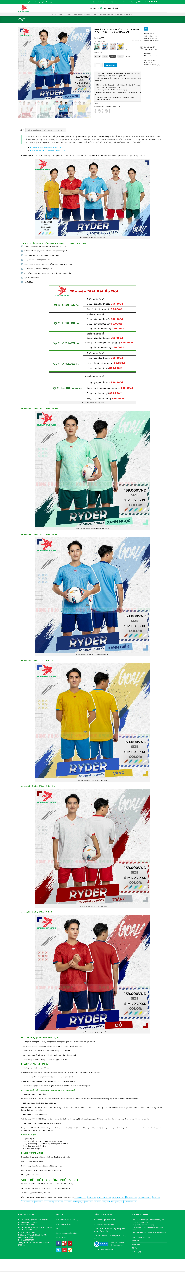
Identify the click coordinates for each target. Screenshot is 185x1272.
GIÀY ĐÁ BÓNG (104, 14)
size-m (113, 56)
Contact (102, 1266)
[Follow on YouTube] (156, 2)
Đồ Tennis (97, 1202)
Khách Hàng (136, 1244)
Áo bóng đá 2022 (80, 1197)
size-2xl (97, 56)
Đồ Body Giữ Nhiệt (58, 14)
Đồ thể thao (38, 1202)
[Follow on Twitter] (149, 2)
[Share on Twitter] (99, 111)
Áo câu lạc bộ (91, 1197)
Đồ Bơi (69, 14)
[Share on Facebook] (95, 111)
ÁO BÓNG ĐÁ (78, 14)
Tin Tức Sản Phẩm (103, 2)
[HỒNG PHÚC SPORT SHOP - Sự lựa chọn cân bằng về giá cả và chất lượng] (28, 8)
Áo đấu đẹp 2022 (131, 1197)
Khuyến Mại (93, 2)
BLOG (96, 1266)
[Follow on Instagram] (147, 2)
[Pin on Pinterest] (106, 111)
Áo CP (118, 107)
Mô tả (22, 130)
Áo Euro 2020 (121, 2)
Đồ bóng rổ (68, 1202)
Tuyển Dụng (136, 1252)
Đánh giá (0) (48, 130)
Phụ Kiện (129, 14)
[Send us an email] (151, 2)
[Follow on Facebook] (145, 2)
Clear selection (136, 40)
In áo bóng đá (48, 1202)
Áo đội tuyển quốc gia (104, 1197)
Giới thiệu (113, 2)
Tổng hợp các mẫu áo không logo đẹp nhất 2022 (47, 147)
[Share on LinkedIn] (109, 111)
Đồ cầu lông (88, 1202)
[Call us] (153, 2)
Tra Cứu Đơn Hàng (132, 2)
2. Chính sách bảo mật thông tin (105, 1224)
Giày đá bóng (59, 1202)
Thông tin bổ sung (34, 130)
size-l (120, 56)
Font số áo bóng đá (130, 1202)
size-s (105, 56)
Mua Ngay (110, 65)
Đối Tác (134, 1248)
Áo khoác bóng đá (27, 1202)
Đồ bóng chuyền (78, 1202)
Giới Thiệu (135, 1240)
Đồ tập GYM (106, 1202)
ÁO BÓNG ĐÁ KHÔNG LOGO (108, 107)
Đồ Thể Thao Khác (117, 14)
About (82, 1266)
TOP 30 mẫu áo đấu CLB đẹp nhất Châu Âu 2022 (47, 151)
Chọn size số (60, 130)
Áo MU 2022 (156, 1197)
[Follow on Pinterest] (154, 2)
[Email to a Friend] (102, 111)
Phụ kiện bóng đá (116, 1202)
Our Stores (89, 1266)
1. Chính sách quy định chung (104, 1220)
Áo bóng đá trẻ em (90, 14)
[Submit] (146, 29)
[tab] (22, 130)
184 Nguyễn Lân (37, 1188)
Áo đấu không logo (118, 1197)
